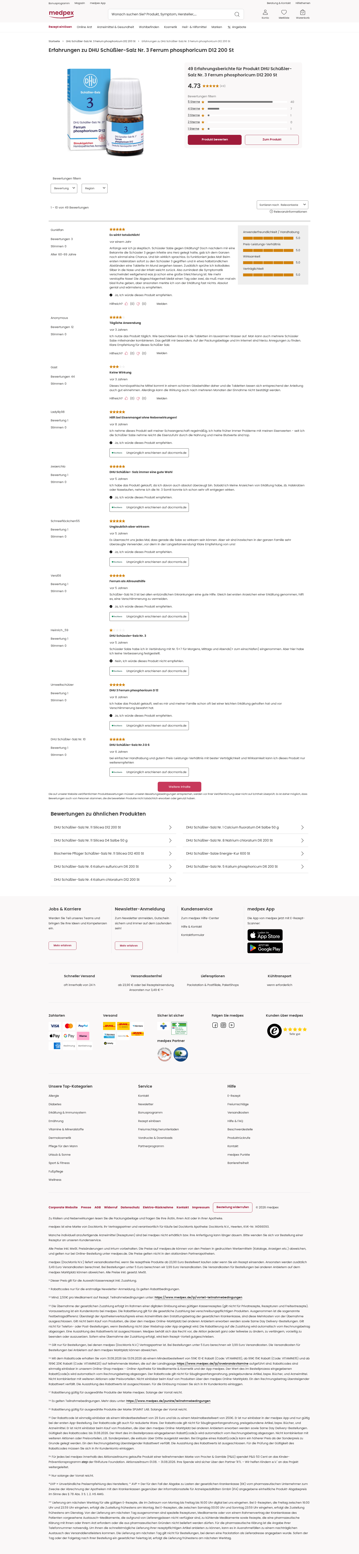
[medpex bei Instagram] (223, 1025)
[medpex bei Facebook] (215, 1025)
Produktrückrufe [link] (238, 1138)
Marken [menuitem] (216, 27)
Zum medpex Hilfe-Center (200, 918)
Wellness (55, 1180)
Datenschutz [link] (130, 1207)
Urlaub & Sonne (60, 1155)
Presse (86, 1207)
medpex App (98, 3)
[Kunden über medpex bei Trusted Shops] (288, 1031)
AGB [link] (98, 1207)
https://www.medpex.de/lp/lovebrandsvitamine (212, 1363)
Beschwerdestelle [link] (240, 1129)
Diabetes (55, 1104)
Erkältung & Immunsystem (67, 1112)
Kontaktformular (192, 935)
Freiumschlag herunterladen (158, 1129)
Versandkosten (238, 1112)
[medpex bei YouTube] (231, 1025)
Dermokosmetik (60, 1138)
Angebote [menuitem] (239, 27)
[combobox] (176, 14)
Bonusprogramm (150, 1112)
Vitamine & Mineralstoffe (66, 1129)
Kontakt (143, 1096)
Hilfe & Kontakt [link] (191, 927)
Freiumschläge (238, 1104)
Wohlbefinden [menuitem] (149, 27)
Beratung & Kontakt (279, 3)
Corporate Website (63, 1207)
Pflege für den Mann (63, 1146)
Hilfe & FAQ (235, 1121)
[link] (164, 1054)
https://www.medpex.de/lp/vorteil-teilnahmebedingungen (198, 1297)
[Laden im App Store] (277, 935)
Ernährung (56, 1121)
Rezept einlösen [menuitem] (60, 27)
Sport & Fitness (59, 1163)
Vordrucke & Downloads (155, 1138)
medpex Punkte (238, 1155)
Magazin (80, 3)
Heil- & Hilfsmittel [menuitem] (194, 27)
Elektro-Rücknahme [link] (158, 1207)
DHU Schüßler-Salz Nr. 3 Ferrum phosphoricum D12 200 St (100, 41)
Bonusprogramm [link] (59, 3)
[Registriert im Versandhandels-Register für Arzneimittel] (179, 1028)
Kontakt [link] (232, 1146)
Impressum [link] (201, 1207)
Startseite (54, 41)
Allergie (54, 1096)
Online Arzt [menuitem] (84, 27)
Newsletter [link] (145, 1104)
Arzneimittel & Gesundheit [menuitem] (115, 27)
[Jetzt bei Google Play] (277, 948)
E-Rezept (233, 1096)
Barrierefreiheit (238, 1163)
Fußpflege (56, 1171)
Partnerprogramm (151, 1146)
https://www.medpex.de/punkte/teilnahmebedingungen (168, 1401)
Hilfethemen (303, 3)
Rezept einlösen (149, 1121)
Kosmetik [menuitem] (170, 27)
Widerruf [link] (110, 1207)
